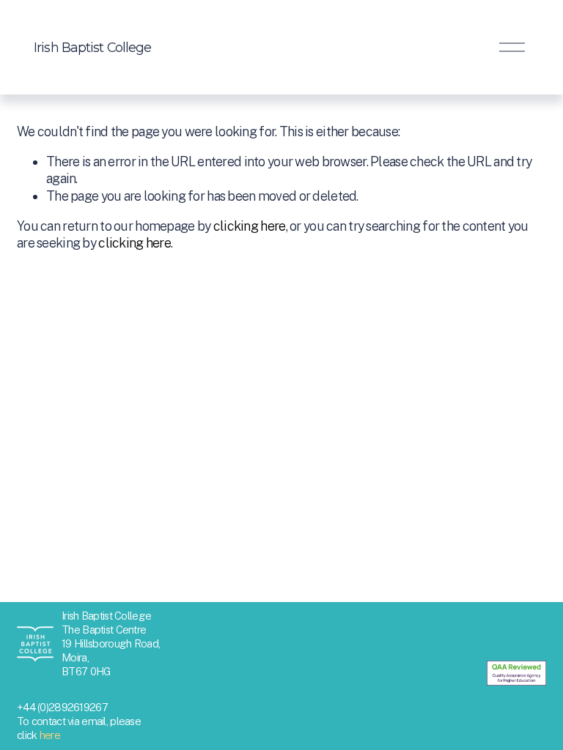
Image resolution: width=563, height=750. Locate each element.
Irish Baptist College (92, 47)
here (50, 735)
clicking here (249, 226)
